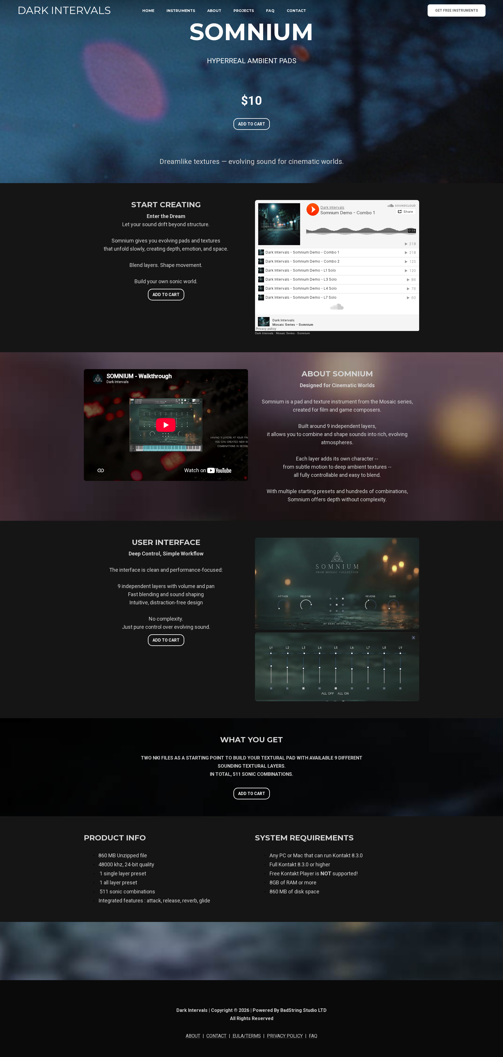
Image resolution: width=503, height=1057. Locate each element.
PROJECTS (243, 10)
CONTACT (296, 10)
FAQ (270, 10)
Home (148, 10)
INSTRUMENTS (181, 10)
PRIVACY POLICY (285, 1036)
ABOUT (214, 10)
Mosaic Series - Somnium (293, 333)
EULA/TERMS (246, 1036)
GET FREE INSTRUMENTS (456, 10)
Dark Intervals (264, 333)
